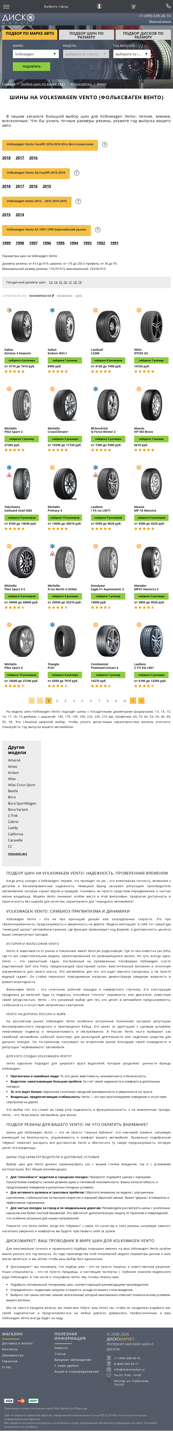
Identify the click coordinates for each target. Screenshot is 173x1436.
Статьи (60, 1354)
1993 (87, 242)
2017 (20, 157)
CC (10, 846)
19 (79, 282)
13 (50, 282)
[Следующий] (133, 700)
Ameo (12, 766)
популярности (40, 296)
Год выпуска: (124, 46)
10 (124, 700)
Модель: (70, 46)
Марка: (18, 46)
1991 (114, 242)
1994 (74, 242)
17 (70, 282)
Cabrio (13, 821)
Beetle (13, 791)
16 (65, 282)
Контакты (10, 1349)
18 (75, 282)
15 (60, 282)
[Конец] (141, 700)
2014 (20, 214)
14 (55, 282)
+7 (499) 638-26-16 (154, 15)
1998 (20, 242)
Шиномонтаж (13, 1355)
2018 (6, 157)
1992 (101, 242)
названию (64, 296)
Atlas (12, 778)
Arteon (13, 772)
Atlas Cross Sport (21, 785)
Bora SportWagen (22, 803)
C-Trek (13, 815)
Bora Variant (18, 809)
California (15, 834)
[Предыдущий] (40, 700)
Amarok (14, 760)
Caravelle (15, 840)
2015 (47, 186)
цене (78, 296)
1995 (60, 242)
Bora (12, 797)
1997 (33, 242)
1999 (6, 242)
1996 (47, 242)
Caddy (13, 827)
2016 (33, 157)
